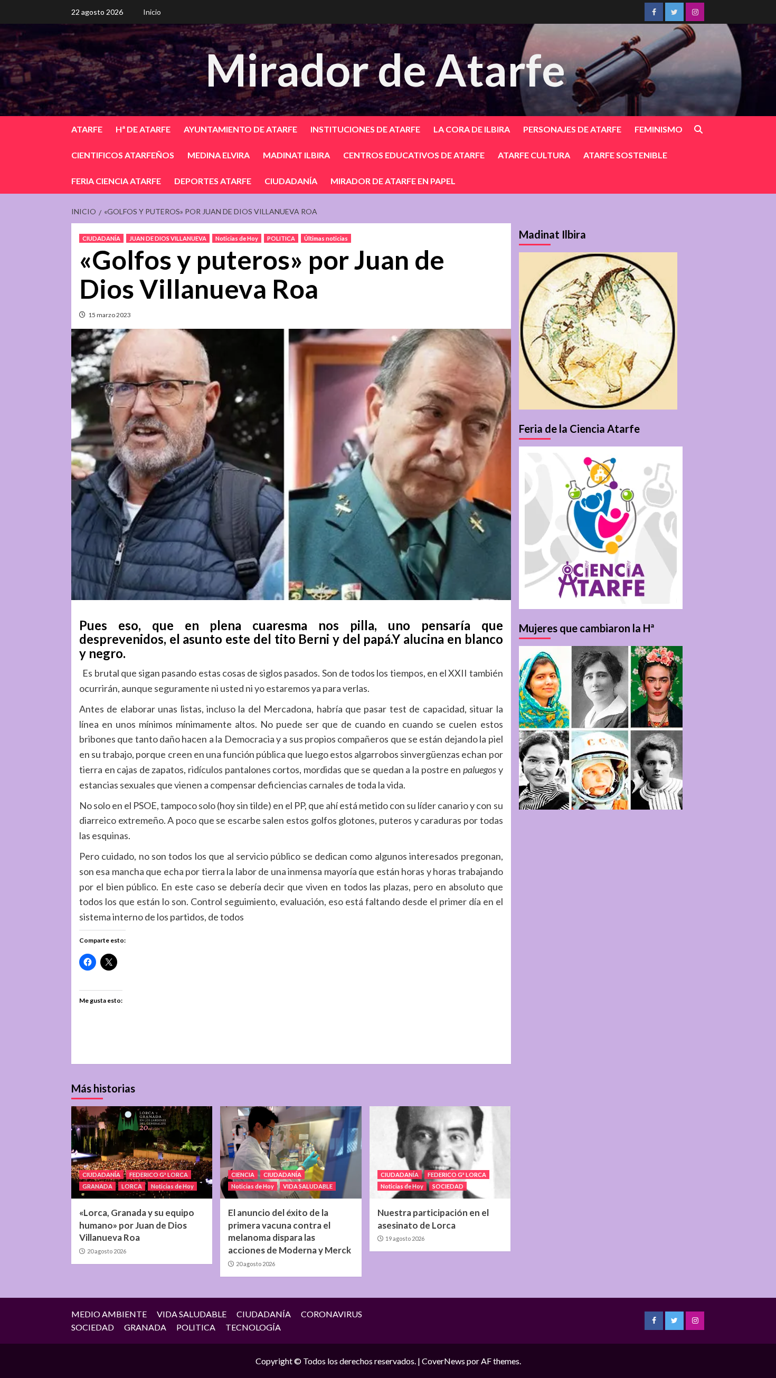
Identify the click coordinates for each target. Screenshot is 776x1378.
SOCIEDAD (447, 1186)
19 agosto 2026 (404, 1238)
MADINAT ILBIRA (296, 155)
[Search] (698, 129)
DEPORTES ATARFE (212, 181)
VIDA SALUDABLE (308, 1186)
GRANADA (97, 1186)
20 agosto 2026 (106, 1251)
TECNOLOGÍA (253, 1327)
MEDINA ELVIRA (218, 155)
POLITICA (281, 238)
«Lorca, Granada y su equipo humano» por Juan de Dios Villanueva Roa (136, 1225)
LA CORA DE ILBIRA (471, 129)
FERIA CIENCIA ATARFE (116, 181)
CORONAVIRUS (331, 1314)
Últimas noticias (326, 238)
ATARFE (86, 129)
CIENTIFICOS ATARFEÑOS (122, 155)
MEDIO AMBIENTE (109, 1314)
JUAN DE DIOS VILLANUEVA (167, 238)
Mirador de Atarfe (385, 69)
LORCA (131, 1186)
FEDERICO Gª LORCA (158, 1174)
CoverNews (443, 1361)
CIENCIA (242, 1174)
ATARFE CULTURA (534, 155)
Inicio (152, 11)
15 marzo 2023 (109, 315)
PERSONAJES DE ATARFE (572, 129)
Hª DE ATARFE (143, 129)
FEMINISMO (659, 129)
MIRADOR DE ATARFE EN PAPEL (393, 181)
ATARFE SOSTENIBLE (625, 155)
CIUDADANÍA (290, 181)
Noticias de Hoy (236, 238)
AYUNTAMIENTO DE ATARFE (240, 129)
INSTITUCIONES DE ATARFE (365, 129)
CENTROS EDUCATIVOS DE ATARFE (414, 155)
